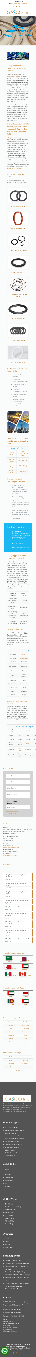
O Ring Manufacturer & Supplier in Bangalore (15, 914)
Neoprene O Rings (15, 250)
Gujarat (25, 1060)
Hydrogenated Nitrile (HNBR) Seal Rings (17, 1275)
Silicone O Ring (23, 460)
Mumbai (23, 654)
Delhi (10, 1057)
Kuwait (28, 731)
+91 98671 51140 (8, 838)
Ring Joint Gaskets (10, 1133)
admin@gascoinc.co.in (10, 855)
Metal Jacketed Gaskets (12, 1136)
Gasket (7, 1239)
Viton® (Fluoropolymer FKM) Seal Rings (17, 1283)
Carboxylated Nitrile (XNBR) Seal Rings (17, 1263)
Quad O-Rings (15, 318)
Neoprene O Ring (10, 1210)
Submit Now (12, 813)
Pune (10, 1032)
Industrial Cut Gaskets (12, 1147)
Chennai (11, 1025)
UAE (20, 735)
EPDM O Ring (9, 1204)
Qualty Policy (9, 1177)
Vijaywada (11, 1035)
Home (7, 1169)
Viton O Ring (9, 1224)
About (6, 1172)
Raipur (26, 1035)
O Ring (7, 1241)
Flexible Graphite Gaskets (13, 1153)
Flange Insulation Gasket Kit (13, 1144)
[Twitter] (17, 6)
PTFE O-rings (15, 363)
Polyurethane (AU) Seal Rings (13, 1286)
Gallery (7, 1183)
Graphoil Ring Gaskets (12, 1141)
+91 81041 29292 (8, 840)
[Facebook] (14, 6)
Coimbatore (13, 687)
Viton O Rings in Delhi (18, 206)
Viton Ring (23, 471)
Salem (11, 1042)
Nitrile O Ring (9, 1212)
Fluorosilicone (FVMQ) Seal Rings (15, 1272)
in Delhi (23, 228)
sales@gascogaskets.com (19, 4)
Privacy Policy (15, 1350)
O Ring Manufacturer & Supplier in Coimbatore (15, 931)
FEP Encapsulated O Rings (17, 294)
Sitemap (23, 1350)
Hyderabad (25, 1025)
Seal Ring (7, 1244)
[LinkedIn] (19, 6)
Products (8, 1175)
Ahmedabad (24, 658)
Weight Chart (9, 1180)
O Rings (9, 138)
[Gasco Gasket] (18, 12)
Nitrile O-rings (15, 340)
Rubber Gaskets (10, 1150)
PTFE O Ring (23, 466)
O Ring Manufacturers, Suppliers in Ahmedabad (15, 876)
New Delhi (25, 1028)
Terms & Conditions (24, 1348)
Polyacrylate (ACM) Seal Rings (14, 1289)
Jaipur (11, 1039)
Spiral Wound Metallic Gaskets (14, 1139)
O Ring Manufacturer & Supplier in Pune (17, 900)
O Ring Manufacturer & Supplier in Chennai (15, 884)
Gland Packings (9, 1247)
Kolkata (11, 1028)
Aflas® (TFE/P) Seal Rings (13, 1260)
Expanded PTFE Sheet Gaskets (14, 1130)
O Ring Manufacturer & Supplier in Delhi (17, 939)
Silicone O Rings (15, 228)
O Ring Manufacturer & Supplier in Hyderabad (15, 923)
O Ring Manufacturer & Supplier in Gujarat (18, 907)
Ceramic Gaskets (10, 1156)
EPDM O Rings (15, 272)
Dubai (28, 744)
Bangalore (11, 1022)
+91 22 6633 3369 (19, 1316)
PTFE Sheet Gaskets (11, 1127)
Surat (25, 1039)
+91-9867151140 (18, 1)
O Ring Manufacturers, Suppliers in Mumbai (15, 893)
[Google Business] (22, 6)
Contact (7, 1186)
